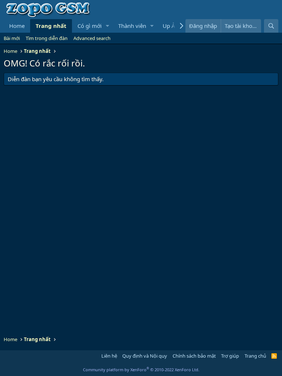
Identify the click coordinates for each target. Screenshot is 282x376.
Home (17, 25)
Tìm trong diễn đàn (47, 38)
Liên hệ (109, 355)
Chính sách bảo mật (194, 355)
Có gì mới (89, 25)
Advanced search (92, 38)
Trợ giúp (230, 355)
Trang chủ (255, 355)
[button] (107, 26)
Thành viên (132, 25)
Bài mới (12, 38)
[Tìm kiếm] (271, 26)
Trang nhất (51, 25)
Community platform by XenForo (141, 369)
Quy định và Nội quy (144, 355)
